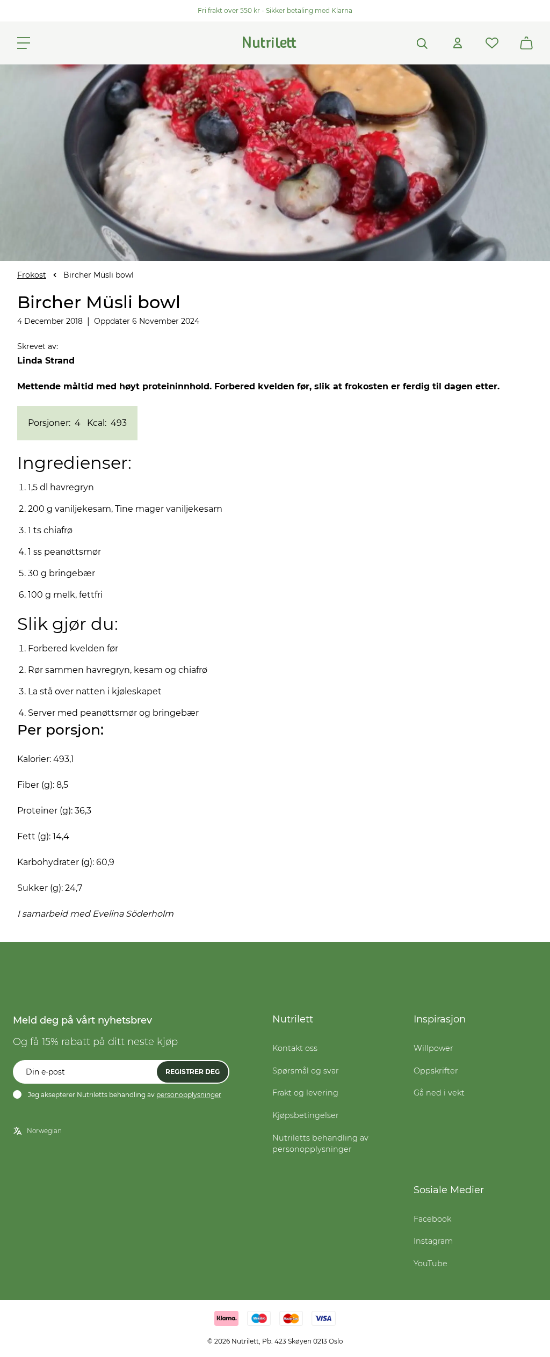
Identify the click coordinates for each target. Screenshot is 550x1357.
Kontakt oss (294, 1048)
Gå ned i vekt (439, 1093)
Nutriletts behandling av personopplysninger (320, 1144)
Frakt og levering (305, 1093)
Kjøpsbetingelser (305, 1115)
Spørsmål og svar (305, 1071)
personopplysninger (188, 1095)
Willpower (433, 1048)
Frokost (31, 275)
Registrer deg (192, 1072)
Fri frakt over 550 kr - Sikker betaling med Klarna (275, 10)
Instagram (433, 1241)
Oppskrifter (436, 1071)
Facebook (432, 1219)
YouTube (430, 1263)
